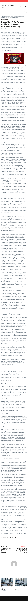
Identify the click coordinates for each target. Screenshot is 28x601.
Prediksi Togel (7, 16)
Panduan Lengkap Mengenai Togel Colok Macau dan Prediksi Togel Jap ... (7, 588)
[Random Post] (22, 12)
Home (2, 16)
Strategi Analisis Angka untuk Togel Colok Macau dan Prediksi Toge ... (20, 588)
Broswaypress (9, 5)
